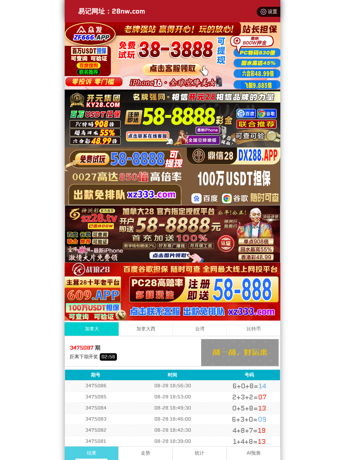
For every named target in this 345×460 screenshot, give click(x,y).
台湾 (200, 329)
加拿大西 (145, 329)
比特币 (254, 329)
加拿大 (92, 329)
